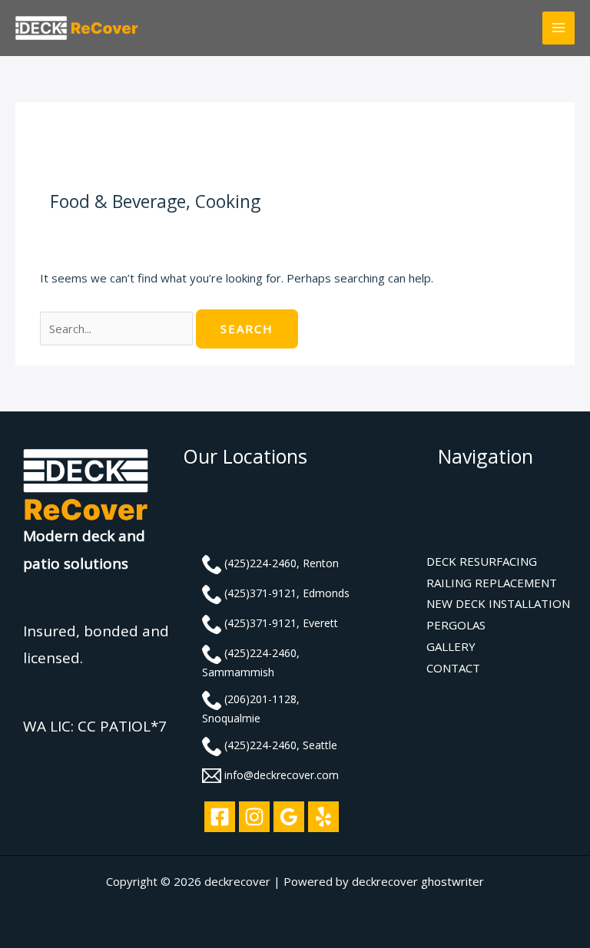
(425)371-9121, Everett (281, 623)
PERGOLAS (456, 625)
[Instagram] (254, 816)
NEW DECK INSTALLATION (498, 603)
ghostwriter (452, 881)
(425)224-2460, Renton (281, 563)
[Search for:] (118, 328)
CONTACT (453, 667)
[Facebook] (219, 816)
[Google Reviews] (288, 816)
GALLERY (451, 646)
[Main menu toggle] (558, 28)
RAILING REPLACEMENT (491, 582)
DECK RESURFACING (481, 561)
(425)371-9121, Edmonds (287, 593)
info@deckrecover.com (281, 775)
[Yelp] (323, 816)
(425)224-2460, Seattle (280, 745)
